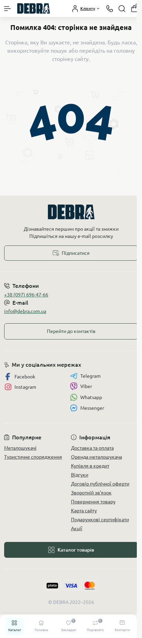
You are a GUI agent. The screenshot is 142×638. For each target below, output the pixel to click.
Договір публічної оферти (100, 484)
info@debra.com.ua (25, 311)
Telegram (90, 376)
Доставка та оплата (92, 448)
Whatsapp (91, 397)
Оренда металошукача (96, 457)
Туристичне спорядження (33, 457)
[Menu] (7, 8)
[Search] (122, 8)
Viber (86, 386)
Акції (76, 528)
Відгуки (79, 475)
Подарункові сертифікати (100, 519)
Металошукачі (20, 448)
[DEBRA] (71, 212)
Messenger (92, 408)
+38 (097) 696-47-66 (26, 294)
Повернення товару (93, 501)
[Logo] (33, 8)
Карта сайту (84, 510)
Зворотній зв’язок (91, 492)
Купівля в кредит (90, 466)
